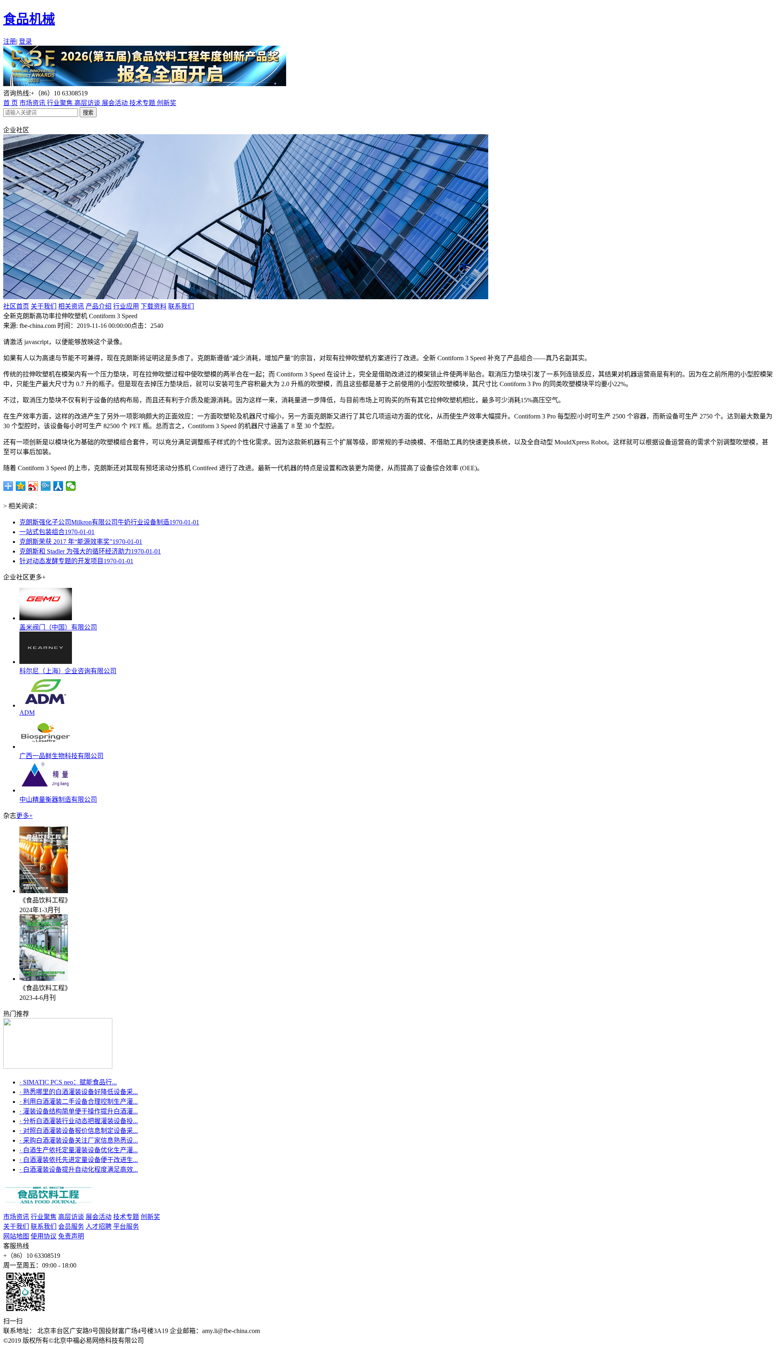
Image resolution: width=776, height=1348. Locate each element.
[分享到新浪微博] (33, 486)
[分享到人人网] (58, 486)
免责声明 (71, 1236)
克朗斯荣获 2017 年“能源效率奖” (80, 541)
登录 (25, 41)
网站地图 (16, 1236)
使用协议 (44, 1236)
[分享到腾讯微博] (46, 486)
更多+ (24, 815)
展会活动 (115, 102)
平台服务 (126, 1226)
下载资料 (154, 306)
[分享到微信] (71, 486)
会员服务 (71, 1226)
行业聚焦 (60, 102)
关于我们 (44, 306)
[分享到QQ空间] (21, 486)
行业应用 (126, 306)
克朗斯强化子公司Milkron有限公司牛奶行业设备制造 (109, 522)
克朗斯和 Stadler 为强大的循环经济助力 (90, 551)
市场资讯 (33, 102)
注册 (9, 41)
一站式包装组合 (57, 531)
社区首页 (16, 306)
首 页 (10, 102)
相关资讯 (71, 306)
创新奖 (166, 102)
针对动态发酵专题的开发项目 (76, 561)
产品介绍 (99, 306)
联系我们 (181, 306)
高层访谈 (88, 102)
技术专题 (143, 102)
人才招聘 (99, 1226)
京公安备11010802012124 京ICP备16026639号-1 (213, 1340)
